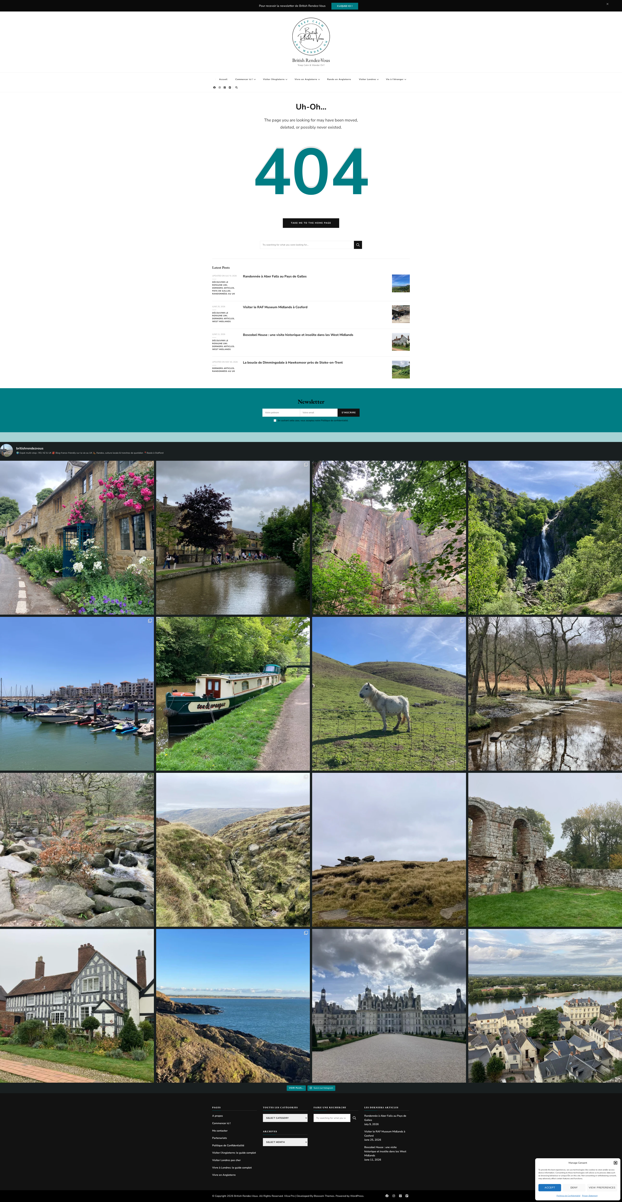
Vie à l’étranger (394, 79)
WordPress (356, 1196)
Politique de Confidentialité (568, 1195)
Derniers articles (223, 288)
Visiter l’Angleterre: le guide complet (234, 1153)
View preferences (602, 1187)
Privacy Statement (590, 1195)
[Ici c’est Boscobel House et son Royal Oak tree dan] (77, 1006)
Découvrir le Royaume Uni (220, 283)
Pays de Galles (221, 291)
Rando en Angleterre (339, 79)
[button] (615, 1162)
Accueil (223, 79)
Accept (550, 1187)
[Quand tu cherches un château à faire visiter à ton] (389, 1006)
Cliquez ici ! (344, 6)
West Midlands (221, 321)
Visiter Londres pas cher (226, 1160)
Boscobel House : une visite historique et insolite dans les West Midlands (298, 335)
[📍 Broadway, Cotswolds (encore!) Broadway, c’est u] (77, 538)
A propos (217, 1116)
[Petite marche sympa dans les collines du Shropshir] (389, 694)
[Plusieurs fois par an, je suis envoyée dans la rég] (233, 1006)
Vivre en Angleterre (306, 79)
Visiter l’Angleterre (274, 79)
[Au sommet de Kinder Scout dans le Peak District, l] (389, 850)
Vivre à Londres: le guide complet (232, 1167)
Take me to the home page (311, 222)
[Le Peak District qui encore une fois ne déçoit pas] (77, 850)
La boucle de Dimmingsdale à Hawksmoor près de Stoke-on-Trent (293, 362)
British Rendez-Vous (311, 60)
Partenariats (219, 1138)
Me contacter (220, 1131)
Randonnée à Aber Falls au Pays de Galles (275, 276)
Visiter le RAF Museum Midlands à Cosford (275, 307)
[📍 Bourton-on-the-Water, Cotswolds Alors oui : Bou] (233, 538)
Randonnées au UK (223, 293)
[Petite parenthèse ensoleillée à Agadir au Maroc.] (77, 694)
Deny (574, 1187)
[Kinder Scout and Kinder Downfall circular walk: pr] (233, 850)
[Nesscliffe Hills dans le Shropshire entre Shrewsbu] (389, 538)
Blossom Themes (324, 1196)
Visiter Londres (367, 79)
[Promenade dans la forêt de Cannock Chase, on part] (233, 694)
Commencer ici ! (244, 79)
